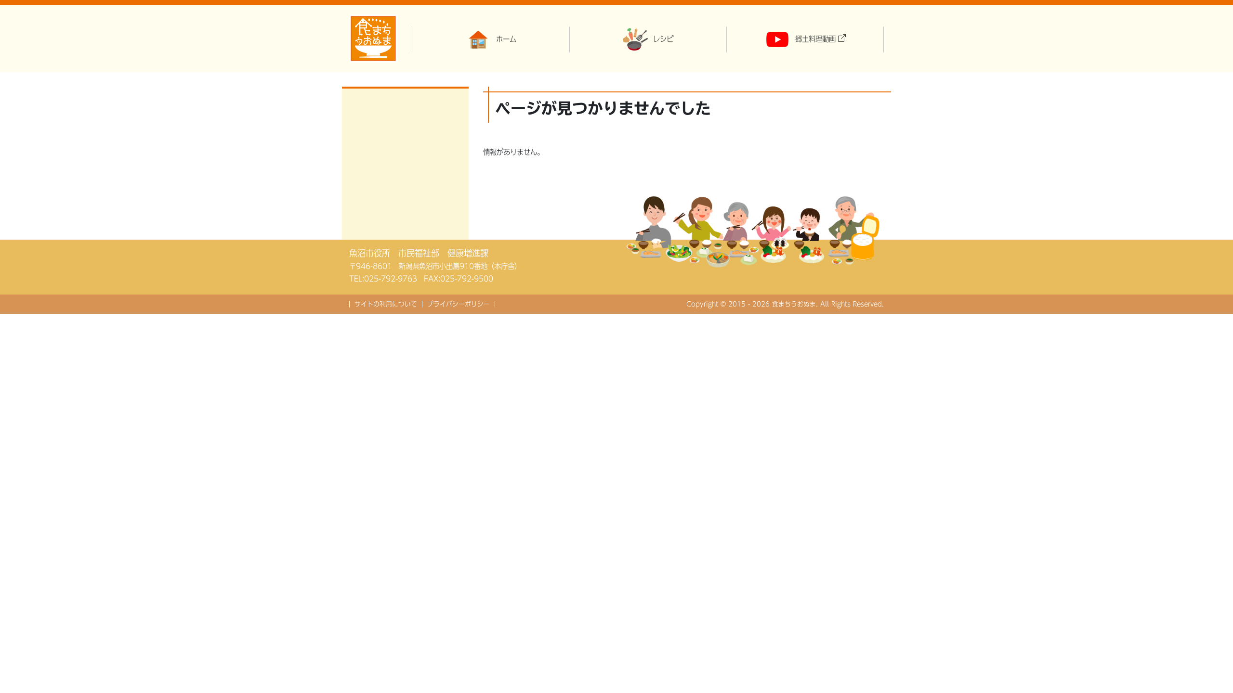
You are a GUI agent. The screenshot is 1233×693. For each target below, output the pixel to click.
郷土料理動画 (815, 39)
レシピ (663, 39)
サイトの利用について (385, 304)
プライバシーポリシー (458, 304)
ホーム (506, 39)
